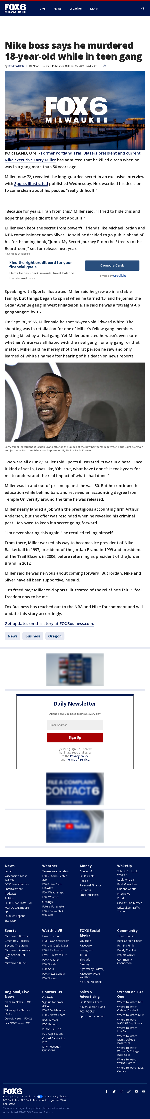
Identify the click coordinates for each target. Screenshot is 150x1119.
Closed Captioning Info (53, 1040)
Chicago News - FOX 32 (18, 1003)
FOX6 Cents (87, 876)
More (94, 8)
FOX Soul (48, 969)
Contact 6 (86, 871)
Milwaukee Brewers (17, 936)
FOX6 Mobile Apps (53, 1010)
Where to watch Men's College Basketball (127, 1039)
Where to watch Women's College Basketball (128, 1051)
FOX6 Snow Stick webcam (52, 912)
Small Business (89, 895)
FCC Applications (52, 1033)
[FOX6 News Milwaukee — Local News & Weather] (17, 8)
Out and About (126, 889)
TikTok (84, 955)
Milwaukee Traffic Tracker (128, 909)
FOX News (33, 66)
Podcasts (10, 893)
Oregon (55, 636)
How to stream (51, 936)
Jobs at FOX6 (50, 1019)
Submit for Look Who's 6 (127, 873)
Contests (48, 997)
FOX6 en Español (15, 916)
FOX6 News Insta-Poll (18, 903)
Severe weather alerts (56, 871)
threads (129, 1091)
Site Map (10, 920)
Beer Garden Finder (129, 941)
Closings (47, 902)
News (46, 66)
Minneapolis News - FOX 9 (17, 1012)
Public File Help (51, 1029)
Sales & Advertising (90, 994)
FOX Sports (49, 964)
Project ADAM (126, 955)
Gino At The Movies (129, 903)
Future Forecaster (53, 906)
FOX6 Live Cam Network (52, 886)
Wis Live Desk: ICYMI (55, 945)
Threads (85, 959)
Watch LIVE (52, 930)
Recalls (84, 881)
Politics (9, 898)
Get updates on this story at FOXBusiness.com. (49, 623)
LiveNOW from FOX (54, 955)
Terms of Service (77, 759)
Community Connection (124, 961)
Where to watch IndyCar (127, 1029)
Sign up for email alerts (52, 1003)
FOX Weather (50, 897)
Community (127, 930)
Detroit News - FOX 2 (18, 1018)
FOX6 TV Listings (52, 950)
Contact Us (52, 991)
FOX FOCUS (87, 1011)
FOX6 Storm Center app (54, 877)
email (144, 1091)
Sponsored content (92, 1016)
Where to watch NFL (130, 1002)
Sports (10, 930)
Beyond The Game (17, 945)
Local (8, 871)
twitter (114, 1091)
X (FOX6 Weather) (91, 982)
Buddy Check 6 (126, 950)
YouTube (85, 941)
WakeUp (124, 865)
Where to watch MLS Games (130, 1069)
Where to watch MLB (130, 1015)
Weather (49, 865)
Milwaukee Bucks (16, 963)
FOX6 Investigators (17, 884)
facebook (107, 1091)
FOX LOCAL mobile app (17, 909)
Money (86, 865)
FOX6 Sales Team (91, 1002)
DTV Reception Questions (51, 1048)
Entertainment (14, 889)
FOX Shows (49, 978)
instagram (121, 1091)
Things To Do (126, 936)
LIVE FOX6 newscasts (55, 941)
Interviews (123, 893)
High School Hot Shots (15, 956)
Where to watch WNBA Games (127, 1061)
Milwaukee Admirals (17, 950)
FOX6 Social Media (90, 933)
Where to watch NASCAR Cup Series (129, 1021)
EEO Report (49, 1024)
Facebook (86, 945)
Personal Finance (90, 885)
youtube (136, 1091)
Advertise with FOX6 (92, 1007)
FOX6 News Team (53, 1015)
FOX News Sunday (53, 973)
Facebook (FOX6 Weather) (90, 975)
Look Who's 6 (126, 879)
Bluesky (84, 964)
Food (120, 898)
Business (32, 636)
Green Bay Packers (17, 941)
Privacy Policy (79, 756)
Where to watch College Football (127, 1008)
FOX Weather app (53, 892)
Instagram (86, 950)
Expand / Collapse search (143, 8)
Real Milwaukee (127, 884)
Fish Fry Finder (126, 945)
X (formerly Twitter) (92, 969)
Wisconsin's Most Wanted (16, 877)
